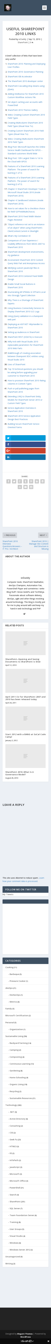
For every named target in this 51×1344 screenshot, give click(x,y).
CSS (11, 1132)
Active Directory (17, 1118)
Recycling (14, 1091)
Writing (9, 1263)
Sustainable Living (14, 1036)
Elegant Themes (25, 1334)
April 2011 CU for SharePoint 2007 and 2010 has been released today (25, 698)
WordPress (25, 1337)
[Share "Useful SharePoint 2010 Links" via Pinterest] (31, 481)
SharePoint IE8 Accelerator (20, 76)
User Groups (16, 1229)
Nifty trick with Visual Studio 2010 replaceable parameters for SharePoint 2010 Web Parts (25, 345)
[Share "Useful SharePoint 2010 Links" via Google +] (20, 481)
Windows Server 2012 (20, 1249)
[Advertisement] (25, 509)
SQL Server (15, 1208)
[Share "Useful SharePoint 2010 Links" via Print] (31, 487)
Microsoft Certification (16, 1015)
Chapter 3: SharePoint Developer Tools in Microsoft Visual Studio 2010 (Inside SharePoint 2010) (27, 192)
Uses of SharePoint (16, 364)
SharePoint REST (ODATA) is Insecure (25, 337)
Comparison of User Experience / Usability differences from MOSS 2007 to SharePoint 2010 (26, 244)
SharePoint (23, 42)
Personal (9, 1022)
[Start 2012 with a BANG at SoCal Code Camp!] (25, 718)
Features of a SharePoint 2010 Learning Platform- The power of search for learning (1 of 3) (26, 169)
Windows (14, 1243)
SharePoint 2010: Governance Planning (25, 71)
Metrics (13, 1001)
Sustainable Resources (21, 1098)
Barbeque (14, 974)
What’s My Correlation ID (19, 236)
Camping (14, 1050)
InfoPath (14, 1160)
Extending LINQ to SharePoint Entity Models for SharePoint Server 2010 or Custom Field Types (25, 400)
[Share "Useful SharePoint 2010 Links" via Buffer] (42, 481)
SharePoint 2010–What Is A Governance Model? (19, 773)
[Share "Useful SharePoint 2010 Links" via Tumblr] (25, 481)
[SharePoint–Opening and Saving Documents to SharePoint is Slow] (25, 643)
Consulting (15, 1125)
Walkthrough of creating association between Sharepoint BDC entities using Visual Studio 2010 (25, 356)
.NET (12, 1112)
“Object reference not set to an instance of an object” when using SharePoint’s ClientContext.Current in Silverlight (26, 227)
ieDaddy (22, 39)
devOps (9, 988)
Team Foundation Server (22, 1215)
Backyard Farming (19, 1043)
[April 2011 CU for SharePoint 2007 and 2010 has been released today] (25, 681)
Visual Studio (16, 1236)
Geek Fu (13, 1139)
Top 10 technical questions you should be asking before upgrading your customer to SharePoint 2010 (25, 372)
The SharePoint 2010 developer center (25, 81)
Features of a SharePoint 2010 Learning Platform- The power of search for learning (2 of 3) (26, 181)
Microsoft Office (18, 1180)
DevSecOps (15, 995)
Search (13, 1194)
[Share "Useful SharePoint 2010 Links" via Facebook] (8, 481)
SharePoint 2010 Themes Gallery (23, 110)
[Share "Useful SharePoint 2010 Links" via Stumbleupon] (20, 487)
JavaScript (15, 1167)
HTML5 (13, 1146)
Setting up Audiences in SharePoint (24, 332)
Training (14, 1222)
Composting (16, 1057)
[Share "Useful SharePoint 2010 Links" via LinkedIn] (37, 481)
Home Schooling (18, 1077)
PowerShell (15, 1187)
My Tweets (8, 894)
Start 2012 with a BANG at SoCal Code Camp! (25, 735)
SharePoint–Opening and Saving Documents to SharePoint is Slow (23, 660)
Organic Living (17, 1084)
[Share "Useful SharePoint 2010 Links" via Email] (25, 487)
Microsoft (14, 1174)
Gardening (15, 1070)
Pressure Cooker (18, 981)
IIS (11, 1153)
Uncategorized (12, 1256)
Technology (11, 1105)
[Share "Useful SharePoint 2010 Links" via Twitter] (14, 481)
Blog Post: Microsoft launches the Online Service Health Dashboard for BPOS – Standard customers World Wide (26, 150)
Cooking (9, 967)
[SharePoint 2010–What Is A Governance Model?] (25, 756)
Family (8, 1008)
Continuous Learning (20, 1063)
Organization (16, 1029)
